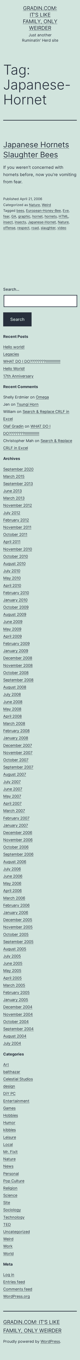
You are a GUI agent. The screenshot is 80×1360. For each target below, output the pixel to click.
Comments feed (17, 1289)
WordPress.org (16, 1296)
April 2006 (12, 890)
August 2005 (14, 949)
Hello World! (14, 368)
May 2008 (12, 709)
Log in (8, 1274)
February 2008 (16, 730)
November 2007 (17, 752)
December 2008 (17, 658)
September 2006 (18, 854)
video (61, 228)
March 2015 (14, 476)
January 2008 (15, 738)
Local (8, 1144)
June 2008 (12, 702)
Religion (10, 1188)
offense (9, 228)
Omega (42, 397)
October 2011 (15, 534)
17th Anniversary (18, 376)
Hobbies (10, 1115)
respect (23, 228)
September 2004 (18, 1029)
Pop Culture (13, 1181)
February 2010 (16, 592)
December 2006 (17, 832)
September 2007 (18, 767)
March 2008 (14, 723)
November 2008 (18, 665)
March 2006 (14, 898)
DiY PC (9, 1093)
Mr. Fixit (10, 1151)
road (35, 228)
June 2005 (12, 963)
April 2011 (11, 541)
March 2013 (14, 498)
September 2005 (18, 941)
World (8, 1253)
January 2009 (15, 651)
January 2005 (15, 999)
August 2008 (14, 687)
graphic (24, 216)
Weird (46, 205)
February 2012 (16, 520)
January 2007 (15, 825)
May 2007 (12, 796)
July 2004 (12, 1043)
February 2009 (16, 643)
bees (20, 210)
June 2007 (12, 789)
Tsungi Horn (28, 404)
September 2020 (18, 469)
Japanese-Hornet (42, 222)
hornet (37, 216)
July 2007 (12, 782)
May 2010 (12, 578)
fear (6, 216)
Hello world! (14, 347)
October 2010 (15, 556)
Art (6, 1064)
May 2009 (12, 629)
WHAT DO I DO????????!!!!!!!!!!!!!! (31, 361)
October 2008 (16, 672)
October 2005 (16, 934)
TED (7, 1224)
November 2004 (18, 1014)
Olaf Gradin (13, 426)
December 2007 (17, 745)
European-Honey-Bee (43, 210)
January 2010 (15, 600)
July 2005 (12, 956)
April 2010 (12, 585)
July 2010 (11, 571)
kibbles (9, 1130)
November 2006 (18, 840)
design (9, 1086)
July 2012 (11, 513)
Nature (34, 205)
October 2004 (16, 1021)
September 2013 (18, 483)
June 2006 (12, 876)
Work (8, 1246)
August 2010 (14, 563)
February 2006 (16, 905)
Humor (9, 1122)
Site (6, 1202)
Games (9, 1108)
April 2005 (12, 978)
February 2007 (16, 818)
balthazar (11, 1072)
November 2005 (18, 927)
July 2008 (12, 694)
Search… (11, 289)
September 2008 (18, 680)
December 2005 (17, 920)
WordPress (50, 1341)
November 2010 (17, 549)
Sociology (12, 1210)
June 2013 (12, 491)
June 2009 (12, 621)
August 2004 (14, 1036)
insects (20, 222)
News (8, 1166)
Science (10, 1195)
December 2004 (17, 1007)
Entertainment (16, 1101)
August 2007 (14, 774)
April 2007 (12, 803)
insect (8, 222)
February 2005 (16, 992)
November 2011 (17, 527)
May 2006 (12, 883)
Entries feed (14, 1282)
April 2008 (12, 716)
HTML (63, 216)
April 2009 (12, 636)
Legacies (11, 354)
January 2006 (15, 912)
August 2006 (14, 861)
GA (13, 216)
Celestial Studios (18, 1079)
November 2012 (17, 505)
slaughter (48, 228)
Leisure (9, 1137)
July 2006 (12, 869)
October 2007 (15, 760)
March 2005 (14, 985)
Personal (11, 1173)
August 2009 (14, 614)
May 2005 (12, 970)
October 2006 (16, 847)
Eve (66, 210)
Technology (14, 1217)
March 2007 (14, 810)
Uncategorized (16, 1231)
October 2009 (16, 607)
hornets (51, 216)
